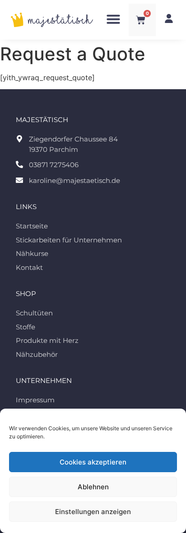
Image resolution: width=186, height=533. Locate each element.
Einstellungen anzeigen (93, 511)
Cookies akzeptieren (93, 462)
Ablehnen (93, 487)
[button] (113, 19)
